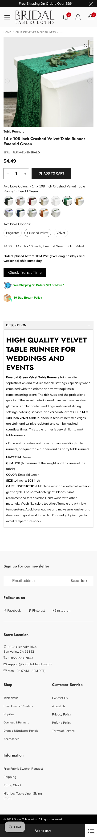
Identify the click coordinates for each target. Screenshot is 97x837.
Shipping (10, 777)
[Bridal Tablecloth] (37, 17)
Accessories (11, 739)
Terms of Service (63, 731)
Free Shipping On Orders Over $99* (46, 3)
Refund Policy (61, 722)
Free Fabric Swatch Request (23, 768)
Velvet (80, 246)
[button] (7, 81)
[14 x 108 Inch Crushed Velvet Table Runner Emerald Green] (48, 82)
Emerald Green (54, 246)
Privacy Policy (61, 714)
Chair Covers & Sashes (18, 706)
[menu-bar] (9, 17)
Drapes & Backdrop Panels (21, 730)
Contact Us (60, 698)
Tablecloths (11, 698)
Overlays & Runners (16, 722)
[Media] (85, 45)
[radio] (8, 201)
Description (16, 325)
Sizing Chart (12, 785)
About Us (58, 706)
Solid (70, 246)
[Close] (91, 830)
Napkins (9, 714)
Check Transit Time (25, 272)
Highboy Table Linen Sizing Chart (23, 795)
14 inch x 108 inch (28, 246)
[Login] (78, 17)
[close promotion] (91, 3)
